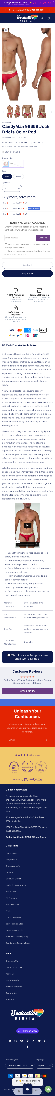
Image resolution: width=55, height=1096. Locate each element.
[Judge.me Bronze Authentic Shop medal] (27, 767)
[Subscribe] (46, 740)
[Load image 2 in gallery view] (27, 111)
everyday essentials (30, 472)
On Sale (9, 872)
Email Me (43, 238)
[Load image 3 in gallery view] (41, 111)
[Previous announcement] (5, 10)
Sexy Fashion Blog (14, 924)
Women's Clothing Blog (17, 937)
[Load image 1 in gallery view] (13, 111)
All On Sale (11, 892)
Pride (8, 911)
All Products (11, 898)
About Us (10, 974)
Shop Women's (13, 866)
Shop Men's (11, 860)
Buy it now (27, 273)
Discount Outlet (13, 879)
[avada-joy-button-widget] (48, 1089)
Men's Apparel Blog (15, 930)
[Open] (27, 1089)
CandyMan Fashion (40, 362)
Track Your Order (14, 967)
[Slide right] (52, 112)
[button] (6, 18)
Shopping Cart (13, 961)
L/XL (20, 177)
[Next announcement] (50, 10)
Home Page (11, 853)
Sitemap (10, 1000)
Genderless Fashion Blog (18, 943)
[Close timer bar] (53, 1)
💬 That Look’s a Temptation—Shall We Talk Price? (27, 657)
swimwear (22, 800)
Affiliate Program (14, 987)
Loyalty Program (13, 917)
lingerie (32, 800)
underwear (11, 800)
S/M (8, 177)
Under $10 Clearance (16, 885)
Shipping (17, 146)
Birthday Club (12, 980)
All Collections (12, 905)
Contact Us (11, 993)
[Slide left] (3, 112)
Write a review (27, 691)
